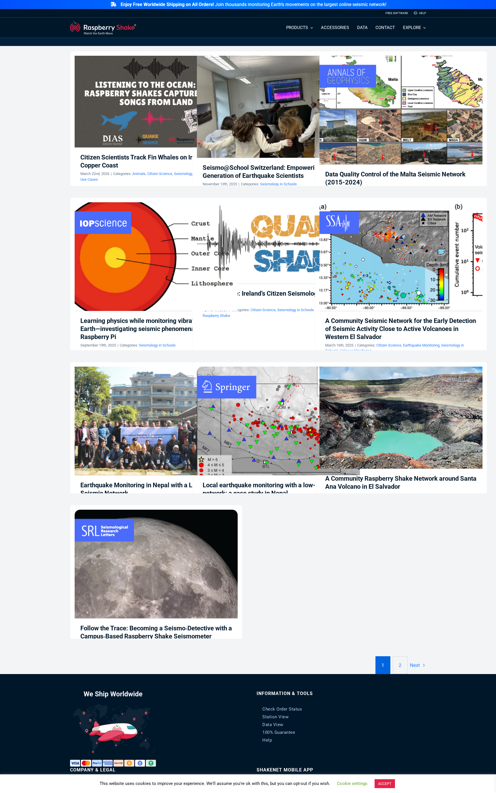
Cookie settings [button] (352, 783)
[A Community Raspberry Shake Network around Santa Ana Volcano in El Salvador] (401, 418)
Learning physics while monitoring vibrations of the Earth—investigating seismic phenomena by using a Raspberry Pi (152, 328)
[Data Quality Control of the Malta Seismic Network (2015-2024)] (401, 110)
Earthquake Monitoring (421, 345)
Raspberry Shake (216, 315)
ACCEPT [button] (385, 784)
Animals (139, 174)
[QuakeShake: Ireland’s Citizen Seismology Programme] (278, 243)
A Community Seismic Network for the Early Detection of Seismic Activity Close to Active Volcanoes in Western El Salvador (400, 328)
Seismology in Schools (278, 184)
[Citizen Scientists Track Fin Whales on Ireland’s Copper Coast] (156, 102)
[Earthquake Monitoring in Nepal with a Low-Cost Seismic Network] (156, 421)
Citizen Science (159, 174)
